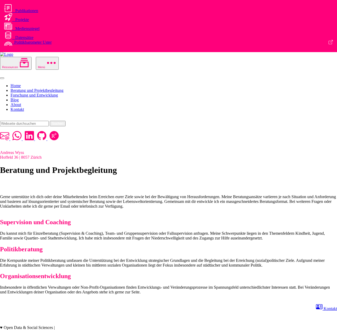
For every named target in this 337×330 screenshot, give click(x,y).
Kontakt (17, 109)
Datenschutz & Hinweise (21, 323)
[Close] (2, 78)
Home (16, 85)
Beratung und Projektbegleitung (37, 90)
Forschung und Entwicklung (34, 95)
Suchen (57, 124)
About (16, 104)
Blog (15, 100)
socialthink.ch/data (71, 327)
